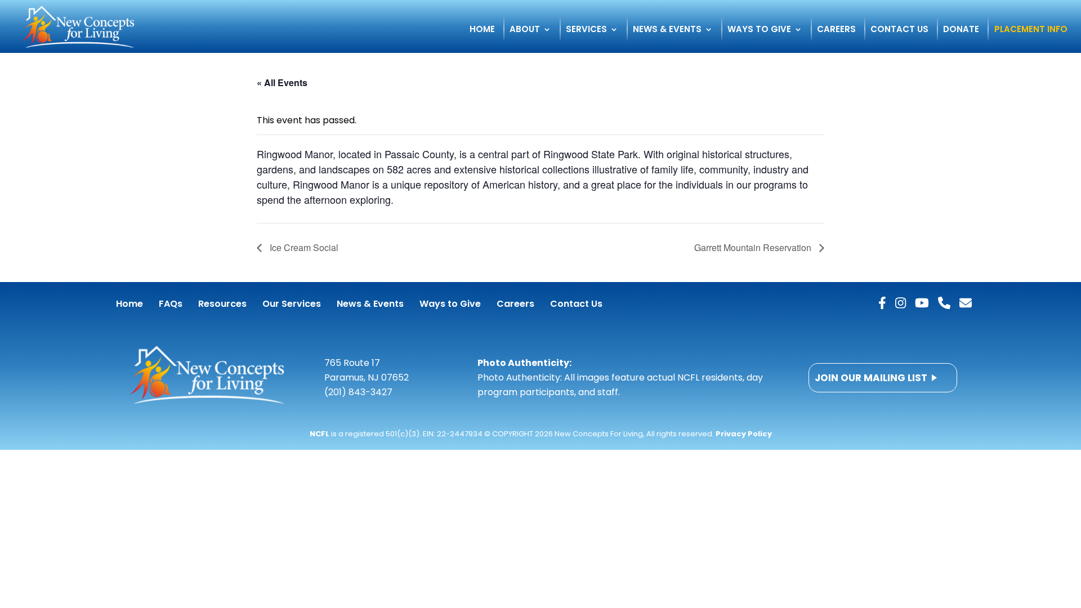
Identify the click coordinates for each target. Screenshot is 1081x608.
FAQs (170, 303)
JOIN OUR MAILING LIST (871, 378)
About (525, 30)
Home (482, 30)
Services (586, 30)
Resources (222, 303)
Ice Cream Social (302, 247)
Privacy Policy (744, 433)
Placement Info (1030, 30)
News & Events (667, 30)
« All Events (282, 82)
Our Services (291, 303)
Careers (836, 30)
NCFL (319, 433)
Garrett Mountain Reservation (754, 247)
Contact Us (899, 30)
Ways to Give (759, 30)
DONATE (961, 30)
